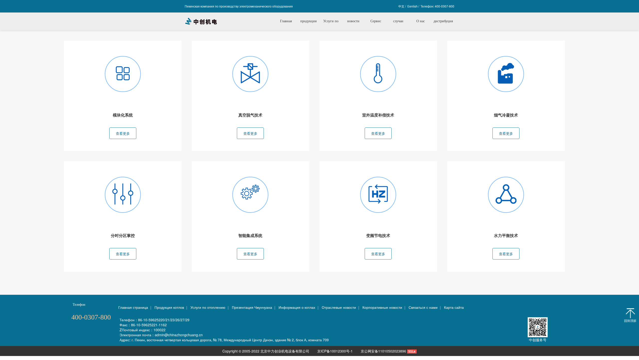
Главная (286, 21)
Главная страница (133, 307)
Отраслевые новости (339, 307)
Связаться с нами (423, 307)
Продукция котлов (169, 307)
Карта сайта (454, 307)
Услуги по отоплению (207, 307)
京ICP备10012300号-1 (335, 351)
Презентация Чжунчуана (252, 307)
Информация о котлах (297, 307)
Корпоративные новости (382, 307)
